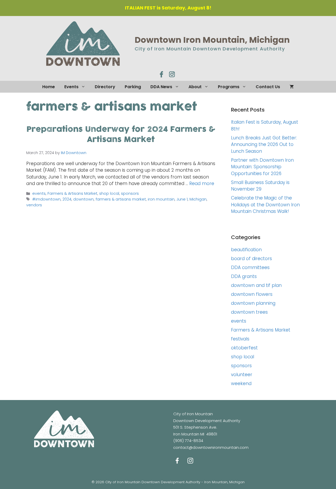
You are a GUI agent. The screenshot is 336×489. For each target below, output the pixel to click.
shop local (109, 193)
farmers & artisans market (121, 199)
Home (48, 87)
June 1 (182, 199)
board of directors (251, 258)
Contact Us (268, 87)
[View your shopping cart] (291, 87)
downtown (83, 199)
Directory (105, 87)
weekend (241, 383)
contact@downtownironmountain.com (211, 447)
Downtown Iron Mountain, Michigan (212, 40)
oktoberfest (244, 348)
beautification (246, 249)
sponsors (130, 193)
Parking (133, 87)
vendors (34, 205)
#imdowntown (46, 199)
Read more (201, 183)
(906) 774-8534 (188, 440)
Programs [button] (228, 87)
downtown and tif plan (256, 285)
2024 (66, 199)
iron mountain (161, 199)
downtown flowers (251, 294)
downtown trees (249, 312)
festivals (240, 339)
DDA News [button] (161, 87)
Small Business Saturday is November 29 (260, 185)
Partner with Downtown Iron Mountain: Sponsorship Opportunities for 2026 (262, 167)
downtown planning (253, 303)
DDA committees (250, 267)
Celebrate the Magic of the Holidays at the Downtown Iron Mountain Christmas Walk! (265, 204)
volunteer (241, 374)
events (39, 193)
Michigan (198, 199)
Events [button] (71, 87)
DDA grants (244, 276)
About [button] (195, 87)
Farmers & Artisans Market (72, 193)
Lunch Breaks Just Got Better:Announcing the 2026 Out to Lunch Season (264, 144)
